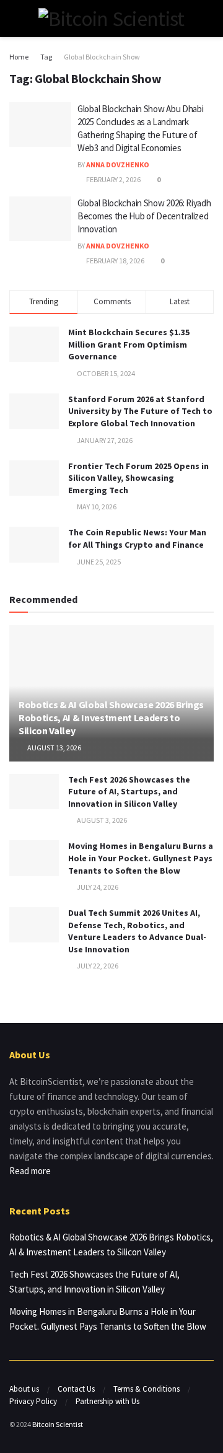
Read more (30, 1171)
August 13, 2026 (53, 747)
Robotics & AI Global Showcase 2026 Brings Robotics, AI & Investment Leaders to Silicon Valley (111, 717)
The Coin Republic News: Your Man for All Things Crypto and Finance (137, 538)
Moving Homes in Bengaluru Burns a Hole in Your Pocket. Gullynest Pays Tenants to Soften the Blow (140, 858)
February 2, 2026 (113, 179)
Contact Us (76, 1389)
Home (18, 56)
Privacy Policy (33, 1401)
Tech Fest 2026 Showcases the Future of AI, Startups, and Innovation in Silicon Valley (129, 791)
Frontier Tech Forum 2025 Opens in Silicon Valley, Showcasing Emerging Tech (138, 478)
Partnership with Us (107, 1401)
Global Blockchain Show (102, 56)
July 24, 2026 (97, 887)
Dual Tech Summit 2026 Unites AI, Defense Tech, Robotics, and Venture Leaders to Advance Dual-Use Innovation (137, 931)
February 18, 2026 (114, 260)
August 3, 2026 (101, 820)
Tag (46, 56)
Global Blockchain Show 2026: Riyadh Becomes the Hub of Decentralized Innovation (144, 216)
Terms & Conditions (146, 1389)
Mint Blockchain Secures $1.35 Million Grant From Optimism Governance (129, 344)
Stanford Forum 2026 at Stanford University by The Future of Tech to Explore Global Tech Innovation (140, 411)
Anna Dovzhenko (117, 164)
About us (24, 1389)
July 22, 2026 (97, 965)
